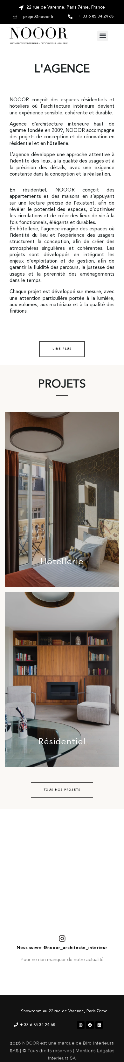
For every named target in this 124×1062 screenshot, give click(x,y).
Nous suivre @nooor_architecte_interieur (62, 948)
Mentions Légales (95, 1050)
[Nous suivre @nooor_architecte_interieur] (62, 938)
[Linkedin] (99, 1025)
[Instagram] (81, 1025)
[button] (102, 36)
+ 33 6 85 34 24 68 (37, 1025)
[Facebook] (90, 1025)
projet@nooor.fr (38, 17)
